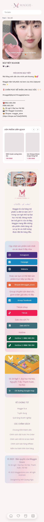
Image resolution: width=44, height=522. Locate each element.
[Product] (25, 515)
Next (38, 179)
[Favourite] (18, 515)
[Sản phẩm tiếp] (37, 129)
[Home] (11, 515)
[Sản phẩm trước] (33, 129)
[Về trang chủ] (22, 5)
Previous (5, 179)
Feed (4, 18)
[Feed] (33, 515)
